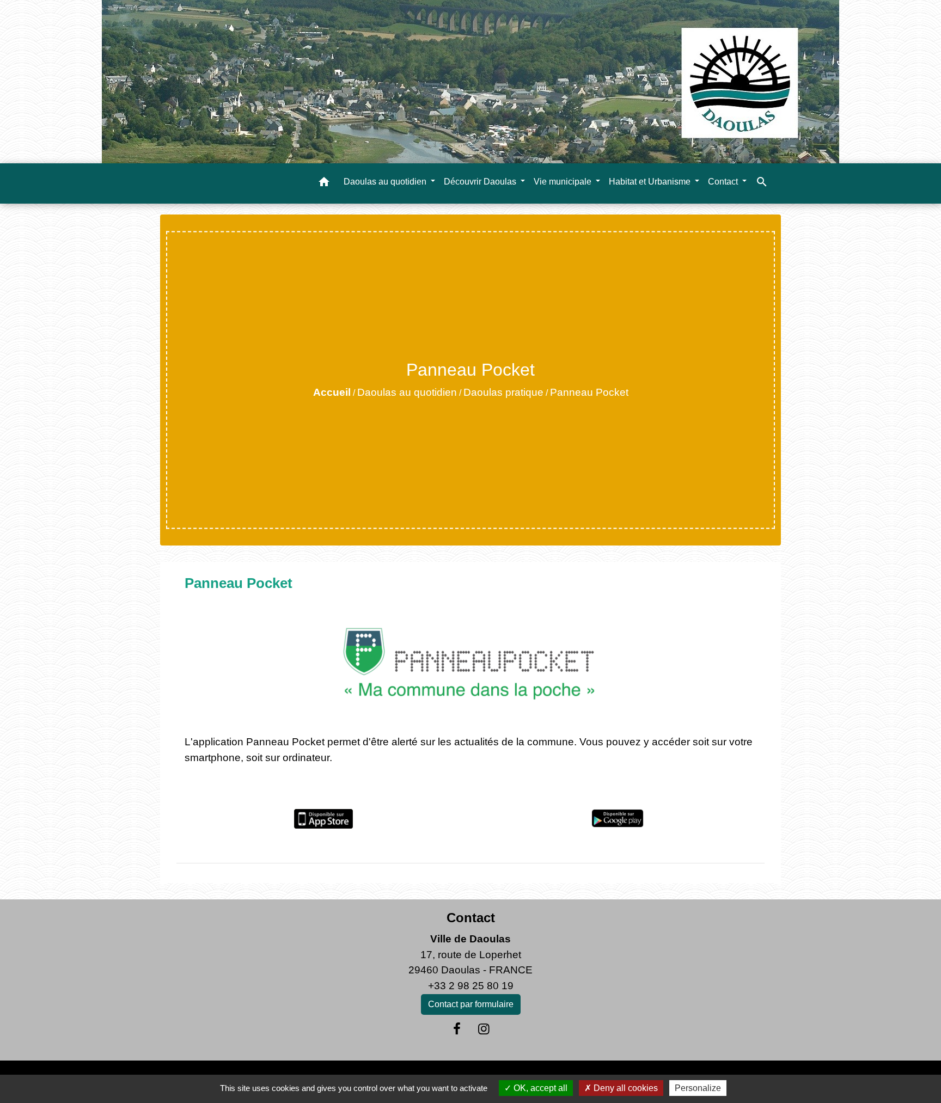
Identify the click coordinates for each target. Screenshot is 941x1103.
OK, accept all (539, 1088)
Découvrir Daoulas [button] (481, 181)
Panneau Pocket (589, 392)
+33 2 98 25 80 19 (471, 985)
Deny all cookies (624, 1088)
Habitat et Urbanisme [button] (651, 181)
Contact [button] (724, 181)
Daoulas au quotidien (407, 392)
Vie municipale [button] (564, 181)
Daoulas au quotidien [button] (386, 181)
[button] (324, 184)
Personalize (698, 1088)
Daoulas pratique (503, 392)
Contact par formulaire (471, 1004)
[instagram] (484, 1029)
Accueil (332, 392)
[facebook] (457, 1029)
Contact (471, 917)
